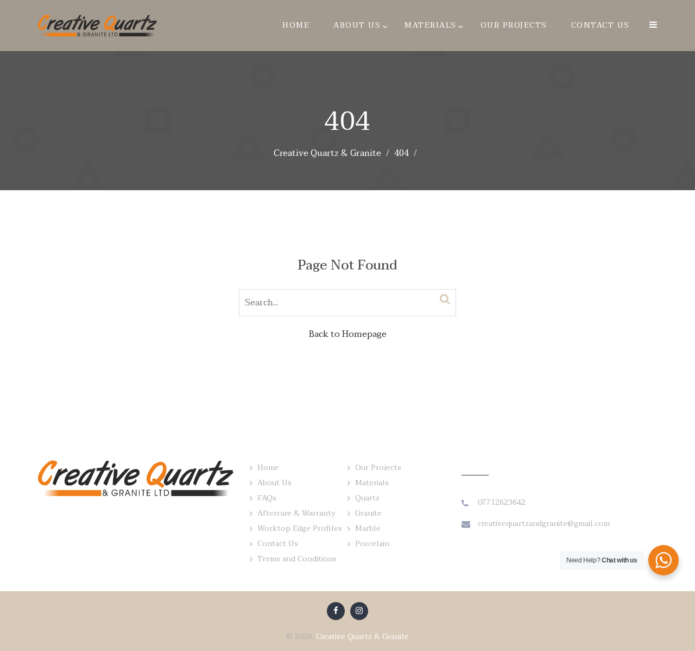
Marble (368, 528)
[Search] (445, 299)
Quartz (367, 498)
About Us (357, 25)
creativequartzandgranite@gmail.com (544, 523)
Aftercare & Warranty (296, 513)
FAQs (266, 498)
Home (295, 25)
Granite (368, 513)
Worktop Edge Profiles (299, 528)
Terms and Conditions (297, 559)
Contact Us (600, 25)
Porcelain (372, 543)
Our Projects (514, 25)
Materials (431, 25)
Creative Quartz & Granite (362, 636)
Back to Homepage (348, 334)
